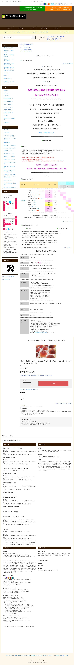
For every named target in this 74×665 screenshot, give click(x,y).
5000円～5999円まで (8, 101)
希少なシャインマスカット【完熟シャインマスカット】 (17, 32)
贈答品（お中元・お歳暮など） (9, 119)
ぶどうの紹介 (6, 132)
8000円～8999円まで (8, 109)
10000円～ (6, 115)
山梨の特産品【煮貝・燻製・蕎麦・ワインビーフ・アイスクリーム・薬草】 (10, 176)
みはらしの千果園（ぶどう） (10, 148)
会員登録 (21, 28)
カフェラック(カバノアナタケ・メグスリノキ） (9, 171)
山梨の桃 (25, 45)
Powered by (30, 662)
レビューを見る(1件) (59, 403)
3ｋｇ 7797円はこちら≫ (46, 132)
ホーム (21, 44)
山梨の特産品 (6, 122)
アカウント (9, 28)
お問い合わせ (44, 28)
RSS (64, 655)
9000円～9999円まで (8, 112)
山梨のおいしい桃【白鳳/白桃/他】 (40, 32)
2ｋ (38, 191)
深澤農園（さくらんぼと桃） (10, 145)
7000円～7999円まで (8, 107)
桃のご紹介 (6, 129)
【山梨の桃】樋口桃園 (28, 44)
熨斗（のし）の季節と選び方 (10, 187)
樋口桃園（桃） (7, 142)
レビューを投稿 (67, 403)
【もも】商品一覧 (50, 36)
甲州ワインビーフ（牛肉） (9, 159)
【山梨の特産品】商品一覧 (52, 39)
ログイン (32, 28)
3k (34, 192)
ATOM (67, 655)
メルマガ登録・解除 (64, 32)
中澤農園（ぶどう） (8, 150)
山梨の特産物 (6, 95)
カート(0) (55, 28)
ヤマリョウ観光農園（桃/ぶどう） (10, 163)
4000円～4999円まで (8, 98)
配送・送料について (19, 655)
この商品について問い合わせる (37, 375)
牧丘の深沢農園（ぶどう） (9, 153)
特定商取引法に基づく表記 (41, 332)
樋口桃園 (30, 49)
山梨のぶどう (6, 93)
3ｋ (41, 191)
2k (31, 192)
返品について (22, 389)
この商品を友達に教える (25, 375)
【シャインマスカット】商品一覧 (54, 38)
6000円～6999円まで (28, 51)
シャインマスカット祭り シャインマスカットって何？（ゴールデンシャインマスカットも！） (10, 137)
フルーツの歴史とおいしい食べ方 (10, 184)
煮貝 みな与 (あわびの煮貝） (9, 167)
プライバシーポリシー (47, 655)
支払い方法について (10, 655)
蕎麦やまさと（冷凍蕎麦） (9, 156)
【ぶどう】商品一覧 (59, 36)
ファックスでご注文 (8, 180)
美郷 (29, 47)
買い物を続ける (48, 375)
